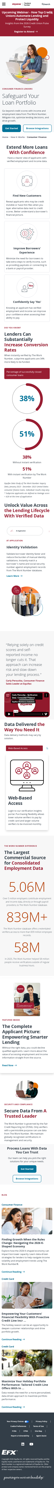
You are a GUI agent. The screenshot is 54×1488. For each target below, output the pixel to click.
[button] (46, 4)
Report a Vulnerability (20, 1436)
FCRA (14, 1431)
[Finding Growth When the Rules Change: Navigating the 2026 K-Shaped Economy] (27, 1221)
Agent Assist (41, 1436)
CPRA (25, 1431)
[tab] (25, 531)
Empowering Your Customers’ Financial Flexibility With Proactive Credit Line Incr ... (25, 1317)
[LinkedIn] (22, 1444)
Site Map (38, 1431)
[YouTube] (31, 1444)
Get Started (11, 128)
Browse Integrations (37, 128)
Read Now (7, 1065)
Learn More (13, 575)
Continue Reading (11, 1271)
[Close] (52, 13)
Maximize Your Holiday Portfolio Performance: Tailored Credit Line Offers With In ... (25, 1384)
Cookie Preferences (18, 1426)
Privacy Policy (41, 1421)
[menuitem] (46, 4)
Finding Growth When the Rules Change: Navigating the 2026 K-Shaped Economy (23, 1243)
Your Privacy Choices (15, 1421)
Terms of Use (38, 1426)
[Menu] (5, 4)
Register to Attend (24, 31)
